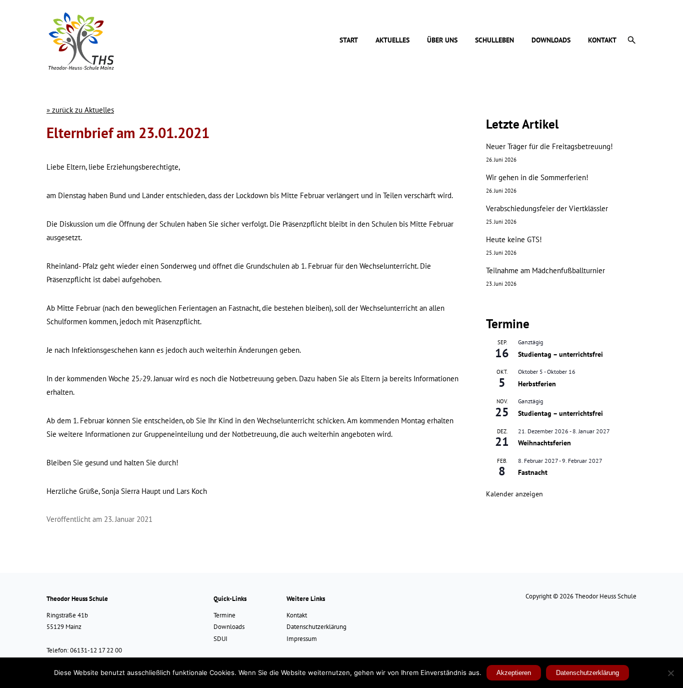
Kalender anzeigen (514, 493)
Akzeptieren (513, 672)
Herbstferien (537, 383)
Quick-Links (230, 598)
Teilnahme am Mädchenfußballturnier (545, 270)
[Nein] (671, 673)
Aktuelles (393, 41)
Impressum (301, 638)
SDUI (221, 638)
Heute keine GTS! (514, 239)
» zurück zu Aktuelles (80, 110)
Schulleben (494, 41)
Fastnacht (533, 472)
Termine (225, 615)
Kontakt (602, 41)
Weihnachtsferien (544, 442)
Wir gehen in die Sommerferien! (537, 177)
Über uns (442, 41)
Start (349, 41)
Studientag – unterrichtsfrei (560, 354)
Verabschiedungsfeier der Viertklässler (547, 208)
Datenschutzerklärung (316, 626)
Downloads (551, 41)
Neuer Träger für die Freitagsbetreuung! (549, 146)
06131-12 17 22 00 (96, 650)
